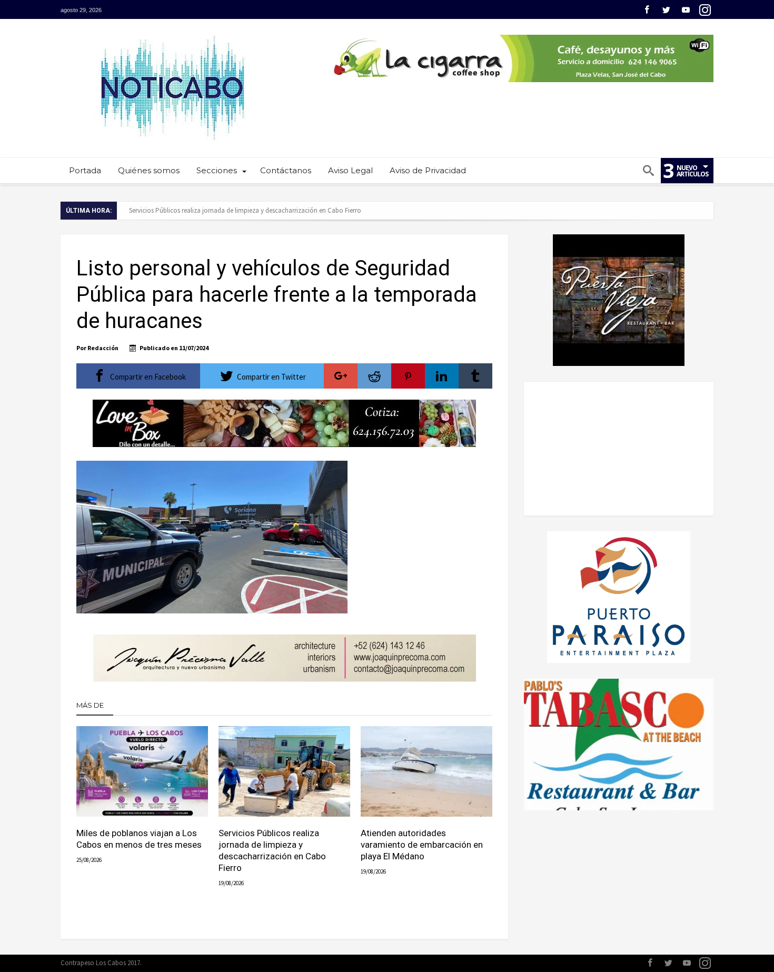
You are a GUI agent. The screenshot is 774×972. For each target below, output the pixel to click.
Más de (90, 705)
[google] (341, 376)
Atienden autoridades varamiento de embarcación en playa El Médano (422, 844)
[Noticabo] (172, 34)
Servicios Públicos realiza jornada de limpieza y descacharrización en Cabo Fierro (245, 210)
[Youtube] (685, 10)
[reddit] (374, 376)
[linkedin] (442, 376)
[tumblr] (475, 376)
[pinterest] (408, 376)
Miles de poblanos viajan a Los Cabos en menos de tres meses (139, 839)
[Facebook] (646, 10)
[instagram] (705, 10)
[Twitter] (666, 10)
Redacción (102, 348)
